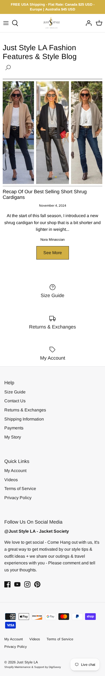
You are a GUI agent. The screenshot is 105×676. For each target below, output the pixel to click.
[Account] (87, 23)
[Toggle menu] (6, 23)
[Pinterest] (37, 584)
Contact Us (15, 401)
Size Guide (15, 392)
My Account (15, 470)
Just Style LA (27, 662)
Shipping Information (24, 419)
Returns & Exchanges (25, 410)
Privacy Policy (18, 497)
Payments (13, 428)
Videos (11, 479)
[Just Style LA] (52, 23)
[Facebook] (7, 584)
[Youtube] (17, 584)
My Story (12, 437)
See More (52, 252)
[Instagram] (27, 584)
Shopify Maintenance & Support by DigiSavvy (32, 667)
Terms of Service (20, 488)
